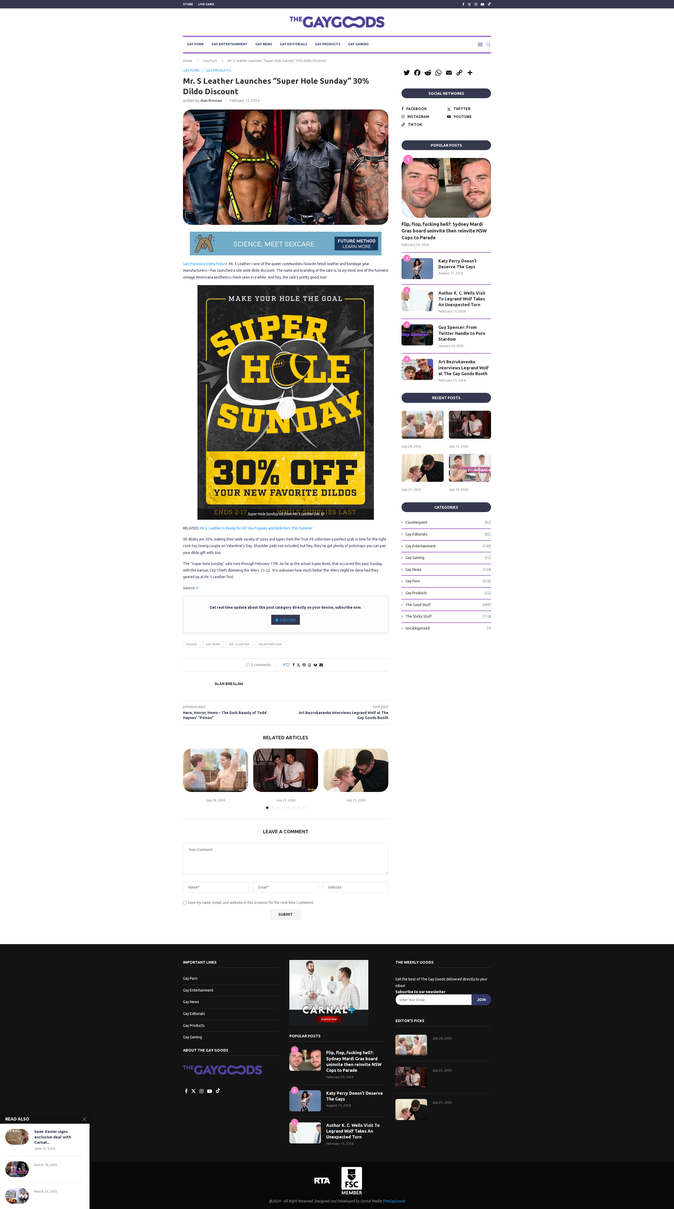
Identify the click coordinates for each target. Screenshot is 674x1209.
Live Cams (206, 4)
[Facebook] (463, 4)
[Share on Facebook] (294, 665)
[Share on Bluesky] (315, 665)
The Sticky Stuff (448, 616)
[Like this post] (288, 665)
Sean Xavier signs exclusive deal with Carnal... (52, 1136)
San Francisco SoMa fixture (205, 264)
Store (188, 4)
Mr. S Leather (239, 644)
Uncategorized (448, 628)
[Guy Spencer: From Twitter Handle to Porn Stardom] (417, 334)
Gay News (263, 44)
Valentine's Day (270, 644)
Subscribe (287, 620)
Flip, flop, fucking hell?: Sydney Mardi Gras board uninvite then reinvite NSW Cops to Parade (444, 230)
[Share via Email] (321, 665)
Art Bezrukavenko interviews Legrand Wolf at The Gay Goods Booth (463, 367)
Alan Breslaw (211, 100)
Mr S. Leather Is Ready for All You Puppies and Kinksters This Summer (256, 528)
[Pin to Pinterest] (304, 665)
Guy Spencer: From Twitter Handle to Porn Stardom (461, 333)
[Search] (488, 44)
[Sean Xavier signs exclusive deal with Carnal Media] (17, 1137)
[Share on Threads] (309, 665)
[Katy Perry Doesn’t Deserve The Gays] (417, 268)
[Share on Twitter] (298, 665)
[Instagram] (475, 4)
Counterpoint (448, 522)
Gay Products (327, 44)
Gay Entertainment (229, 44)
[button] (190, 778)
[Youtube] (482, 4)
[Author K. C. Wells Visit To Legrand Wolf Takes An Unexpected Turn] (417, 300)
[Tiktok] (489, 4)
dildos (191, 644)
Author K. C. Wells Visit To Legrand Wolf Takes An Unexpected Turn (461, 299)
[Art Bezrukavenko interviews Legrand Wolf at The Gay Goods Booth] (417, 369)
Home (187, 60)
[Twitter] (469, 4)
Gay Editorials (293, 44)
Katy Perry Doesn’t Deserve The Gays (457, 264)
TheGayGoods (394, 1201)
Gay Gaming (358, 44)
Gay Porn (195, 44)
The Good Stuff (448, 605)
